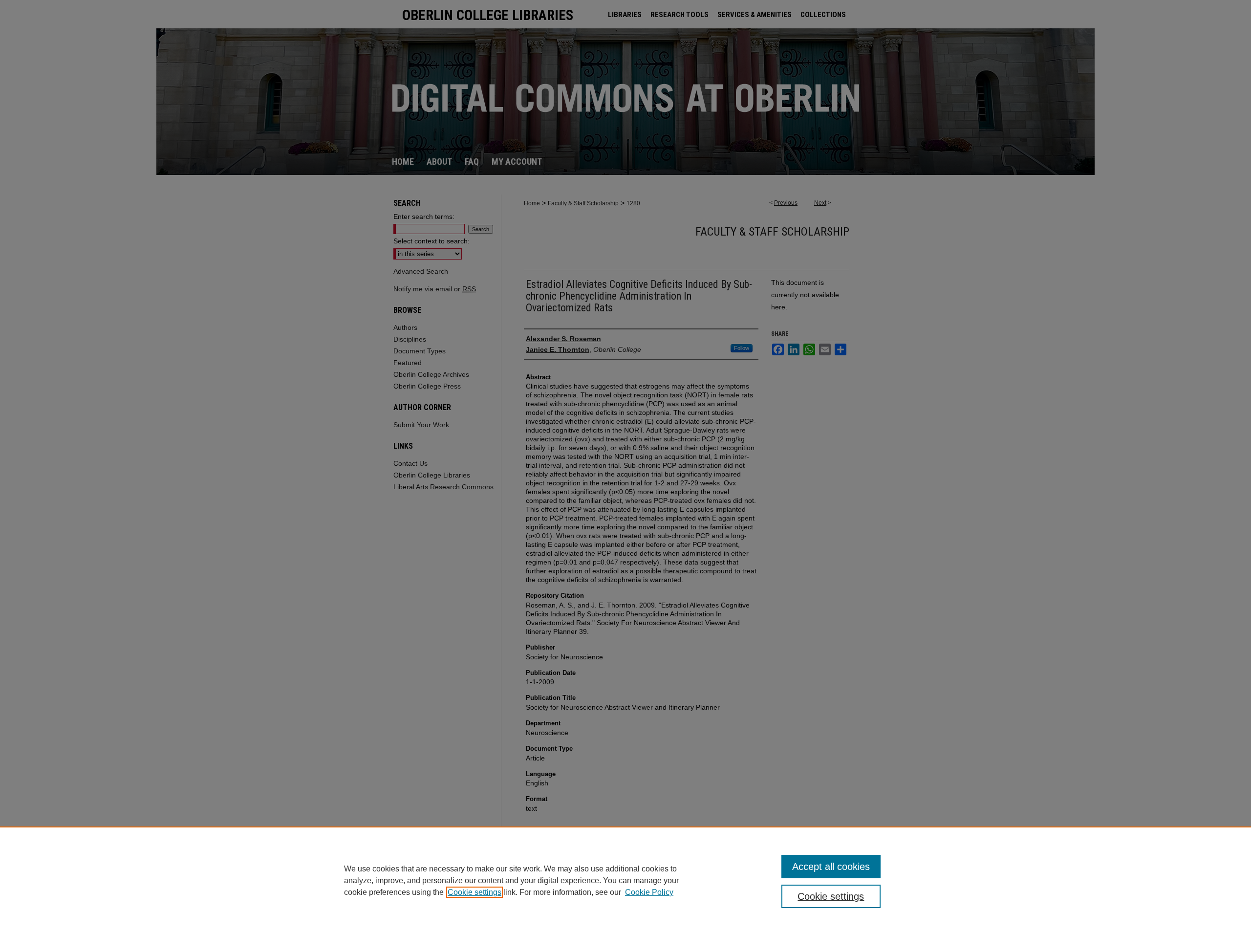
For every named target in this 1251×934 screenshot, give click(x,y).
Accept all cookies (831, 866)
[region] (625, 880)
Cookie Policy (649, 892)
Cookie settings (474, 892)
